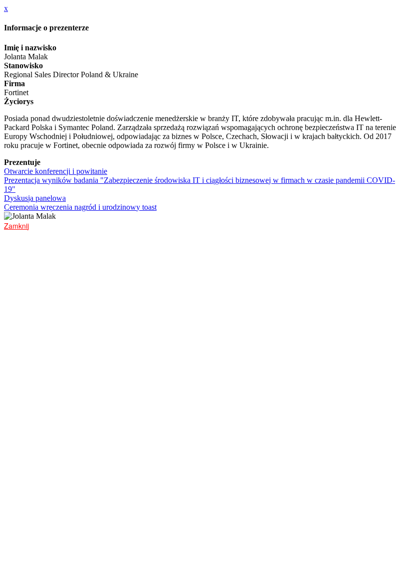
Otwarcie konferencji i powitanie (55, 171)
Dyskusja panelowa (35, 198)
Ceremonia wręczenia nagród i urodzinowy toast (80, 207)
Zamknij (16, 226)
